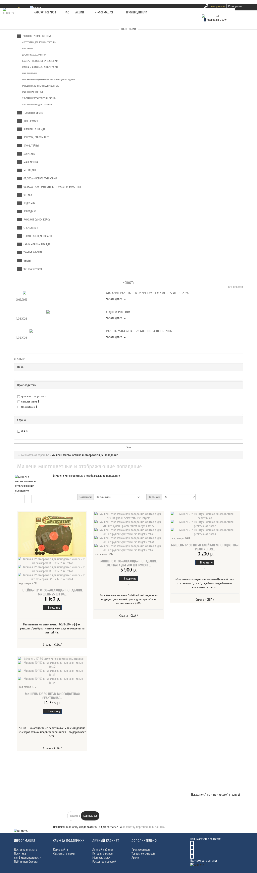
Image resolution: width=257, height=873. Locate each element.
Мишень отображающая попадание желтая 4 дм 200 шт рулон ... (128, 563)
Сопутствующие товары (37, 236)
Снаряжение (30, 228)
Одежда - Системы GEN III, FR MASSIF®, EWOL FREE (51, 186)
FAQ (66, 12)
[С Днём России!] (57, 312)
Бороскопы (27, 48)
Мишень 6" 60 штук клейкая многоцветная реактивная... (205, 547)
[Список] (20, 499)
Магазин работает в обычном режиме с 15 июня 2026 (147, 293)
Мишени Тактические (32, 92)
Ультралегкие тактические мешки (39, 98)
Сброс (128, 447)
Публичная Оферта (26, 861)
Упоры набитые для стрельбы (37, 104)
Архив (135, 857)
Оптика (27, 195)
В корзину (53, 607)
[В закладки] (52, 612)
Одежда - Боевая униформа (39, 178)
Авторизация (218, 6)
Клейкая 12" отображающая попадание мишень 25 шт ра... (52, 592)
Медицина (29, 170)
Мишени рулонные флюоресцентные (40, 85)
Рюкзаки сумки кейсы (36, 219)
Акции (79, 12)
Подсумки (29, 203)
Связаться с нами (64, 853)
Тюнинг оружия (32, 252)
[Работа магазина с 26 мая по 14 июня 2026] (58, 331)
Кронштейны (30, 145)
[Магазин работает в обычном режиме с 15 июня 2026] (58, 293)
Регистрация (235, 6)
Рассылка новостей (104, 861)
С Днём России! (118, 312)
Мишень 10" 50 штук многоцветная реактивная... (52, 696)
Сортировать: (86, 497)
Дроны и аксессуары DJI (34, 54)
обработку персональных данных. (143, 827)
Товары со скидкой (143, 853)
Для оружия (30, 121)
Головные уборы (32, 112)
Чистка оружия (32, 269)
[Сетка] (28, 499)
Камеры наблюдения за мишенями (40, 61)
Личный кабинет (102, 849)
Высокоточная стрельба (36, 36)
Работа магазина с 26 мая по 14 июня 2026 (139, 331)
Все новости (235, 287)
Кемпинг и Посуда (33, 129)
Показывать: (154, 497)
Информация (104, 12)
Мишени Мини (29, 73)
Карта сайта (60, 849)
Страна (21, 420)
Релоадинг (29, 211)
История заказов (102, 853)
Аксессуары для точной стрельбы (39, 42)
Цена (20, 367)
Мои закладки (101, 857)
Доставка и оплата (25, 849)
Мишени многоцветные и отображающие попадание (48, 79)
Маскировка (30, 162)
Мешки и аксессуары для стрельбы (40, 67)
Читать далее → (116, 299)
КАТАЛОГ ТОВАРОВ (43, 12)
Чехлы (26, 260)
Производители (136, 12)
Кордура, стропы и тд (35, 137)
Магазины (29, 154)
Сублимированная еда (36, 244)
